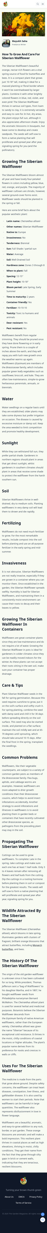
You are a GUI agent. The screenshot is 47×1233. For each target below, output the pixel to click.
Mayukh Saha (19, 41)
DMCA (21, 1196)
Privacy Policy (35, 1196)
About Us (9, 1196)
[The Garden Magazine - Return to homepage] (23, 1181)
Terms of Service (23, 1202)
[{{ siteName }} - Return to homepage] (5, 4)
